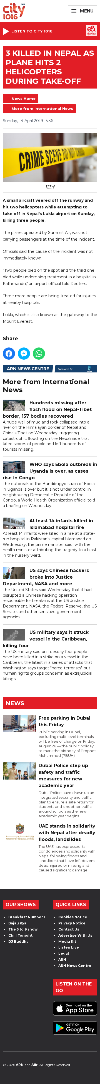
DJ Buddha (18, 941)
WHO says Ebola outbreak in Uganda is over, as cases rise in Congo (50, 471)
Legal (63, 953)
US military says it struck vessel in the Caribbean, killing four (46, 639)
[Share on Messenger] (24, 353)
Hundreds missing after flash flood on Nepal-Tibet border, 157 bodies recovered (47, 409)
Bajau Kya (17, 923)
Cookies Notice (72, 917)
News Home (24, 98)
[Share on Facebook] (9, 353)
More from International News (42, 108)
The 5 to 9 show (23, 929)
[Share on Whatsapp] (39, 353)
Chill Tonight (20, 935)
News (15, 703)
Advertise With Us (75, 935)
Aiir (34, 1065)
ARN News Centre (74, 966)
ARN (62, 959)
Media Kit (67, 941)
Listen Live (68, 947)
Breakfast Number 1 (26, 917)
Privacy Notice (72, 923)
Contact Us (68, 929)
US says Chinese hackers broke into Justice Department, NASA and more (46, 577)
